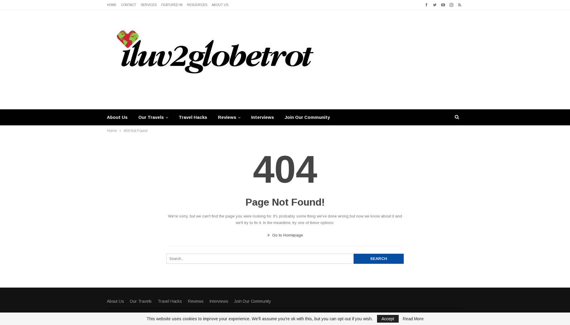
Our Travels (151, 117)
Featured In (172, 5)
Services (149, 5)
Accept (387, 318)
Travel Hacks (193, 117)
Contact (128, 5)
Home (111, 5)
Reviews (227, 117)
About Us (220, 5)
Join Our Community (307, 117)
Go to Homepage (287, 235)
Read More (413, 319)
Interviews (262, 117)
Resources (197, 5)
